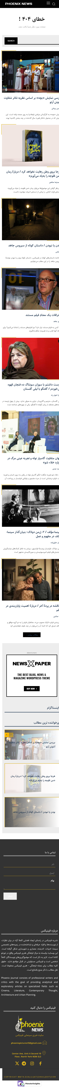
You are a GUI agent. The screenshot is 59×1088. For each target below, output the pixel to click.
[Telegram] (23, 1064)
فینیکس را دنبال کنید (43, 1008)
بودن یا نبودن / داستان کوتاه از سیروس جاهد (34, 812)
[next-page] (7, 735)
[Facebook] (40, 1064)
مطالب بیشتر (33, 634)
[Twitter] (17, 1064)
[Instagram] (32, 1064)
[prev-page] (11, 735)
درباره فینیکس (49, 931)
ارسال (10, 896)
